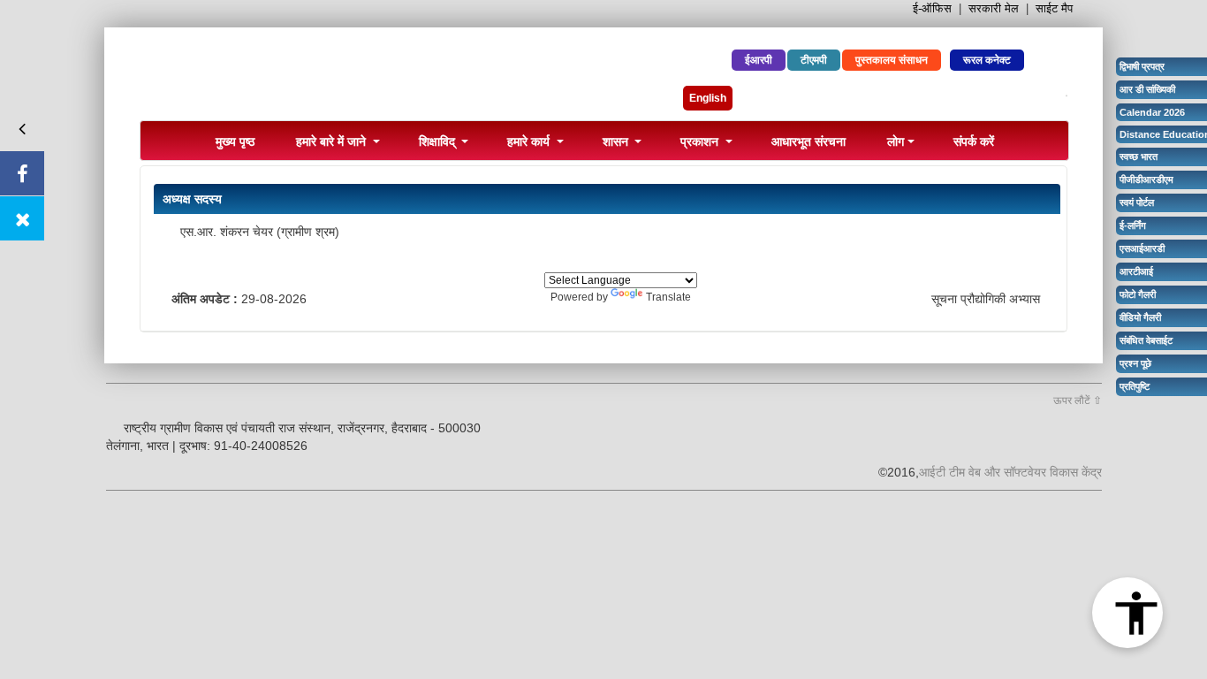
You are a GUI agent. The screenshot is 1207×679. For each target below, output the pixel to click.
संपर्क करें (973, 140)
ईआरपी (758, 60)
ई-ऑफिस (932, 8)
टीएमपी (814, 60)
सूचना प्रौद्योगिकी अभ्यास (985, 299)
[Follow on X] (22, 218)
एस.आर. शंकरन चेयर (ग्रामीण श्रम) (259, 232)
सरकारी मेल (993, 8)
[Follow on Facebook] (22, 173)
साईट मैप (1054, 8)
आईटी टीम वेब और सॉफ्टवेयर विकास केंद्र (1010, 472)
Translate (668, 297)
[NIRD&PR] (352, 78)
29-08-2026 (274, 299)
